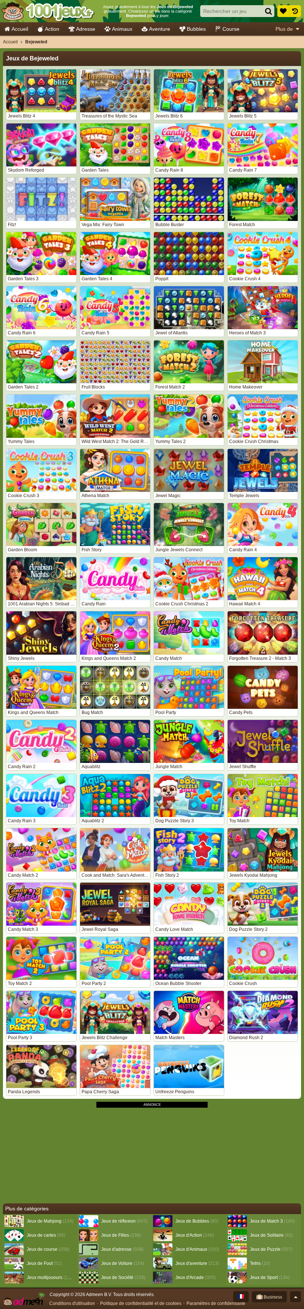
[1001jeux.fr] (47, 11)
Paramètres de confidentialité (215, 1303)
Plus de (284, 29)
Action (52, 29)
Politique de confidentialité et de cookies (140, 1303)
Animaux (122, 29)
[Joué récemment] (295, 11)
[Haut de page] (295, 1296)
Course (230, 29)
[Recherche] (268, 11)
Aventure (159, 29)
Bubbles (196, 29)
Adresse (85, 29)
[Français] (241, 1296)
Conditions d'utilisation (72, 1303)
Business (272, 1297)
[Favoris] (283, 11)
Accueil (19, 29)
